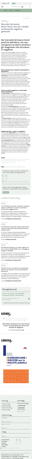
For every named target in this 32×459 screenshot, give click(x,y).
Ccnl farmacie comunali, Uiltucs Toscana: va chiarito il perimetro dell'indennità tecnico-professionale (15, 228)
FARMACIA (7, 167)
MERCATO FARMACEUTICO (18, 167)
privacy (27, 303)
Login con (4, 3)
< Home (5, 10)
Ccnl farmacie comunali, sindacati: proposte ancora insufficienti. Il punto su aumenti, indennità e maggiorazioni (15, 207)
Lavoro (11, 10)
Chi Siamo (4, 441)
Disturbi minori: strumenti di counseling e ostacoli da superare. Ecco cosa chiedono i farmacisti (14, 269)
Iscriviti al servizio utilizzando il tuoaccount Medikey (10, 298)
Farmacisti (17, 10)
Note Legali (4, 444)
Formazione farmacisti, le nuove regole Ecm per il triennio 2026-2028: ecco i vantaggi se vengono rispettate (15, 249)
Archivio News (5, 439)
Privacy (3, 446)
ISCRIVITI (5, 192)
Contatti (3, 443)
